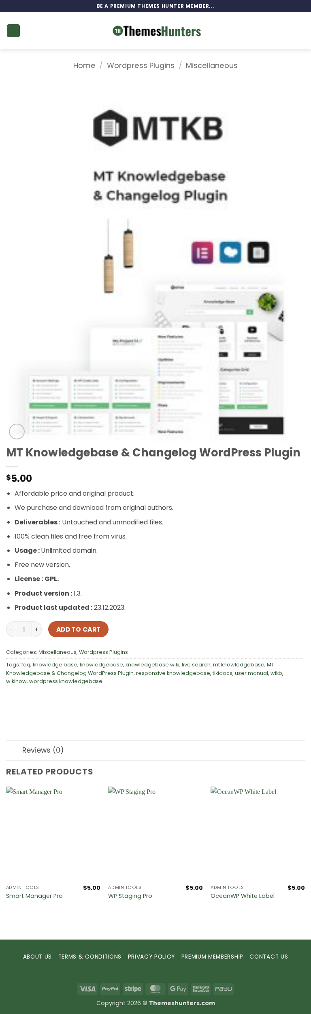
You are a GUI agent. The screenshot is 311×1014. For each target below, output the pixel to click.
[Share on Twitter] (42, 699)
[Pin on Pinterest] (72, 699)
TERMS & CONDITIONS (89, 957)
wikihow (16, 681)
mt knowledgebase (238, 664)
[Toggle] (14, 751)
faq (25, 664)
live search (196, 664)
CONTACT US (268, 957)
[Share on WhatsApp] (13, 699)
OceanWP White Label (243, 896)
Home (84, 65)
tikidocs (222, 673)
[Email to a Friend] (57, 699)
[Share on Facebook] (28, 699)
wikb (276, 673)
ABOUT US (37, 957)
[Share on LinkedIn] (86, 699)
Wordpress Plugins (141, 65)
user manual (251, 673)
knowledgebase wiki (152, 664)
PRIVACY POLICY (151, 957)
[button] (13, 31)
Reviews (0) (43, 750)
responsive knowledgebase (173, 673)
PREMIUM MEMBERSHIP (212, 957)
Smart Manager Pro (34, 896)
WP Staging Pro (130, 896)
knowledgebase (101, 664)
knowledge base (55, 664)
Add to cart (78, 629)
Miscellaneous (212, 65)
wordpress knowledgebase (65, 681)
